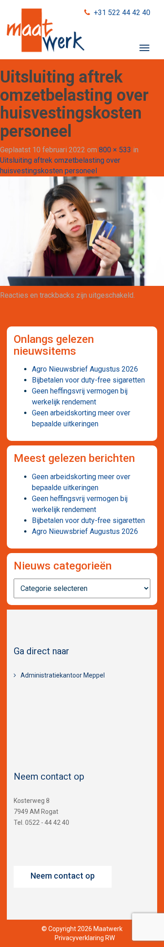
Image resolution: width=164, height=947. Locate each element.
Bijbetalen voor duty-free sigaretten (88, 380)
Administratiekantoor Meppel (62, 675)
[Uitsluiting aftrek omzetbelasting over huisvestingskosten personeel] (82, 230)
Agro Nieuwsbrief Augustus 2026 (85, 369)
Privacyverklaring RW (85, 938)
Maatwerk (46, 31)
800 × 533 (115, 149)
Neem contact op (63, 875)
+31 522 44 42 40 (122, 12)
